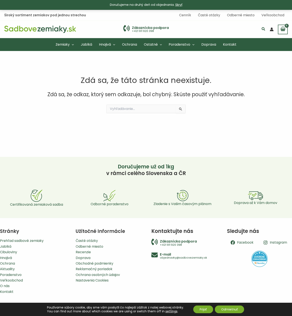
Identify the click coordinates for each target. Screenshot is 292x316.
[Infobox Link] (146, 29)
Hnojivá (6, 257)
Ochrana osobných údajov (98, 274)
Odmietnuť (229, 309)
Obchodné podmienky (94, 263)
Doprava (83, 257)
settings (171, 311)
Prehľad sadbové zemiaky (22, 240)
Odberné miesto (89, 246)
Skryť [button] (178, 5)
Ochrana (7, 263)
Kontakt (6, 291)
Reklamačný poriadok (94, 269)
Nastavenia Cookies (92, 280)
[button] (263, 29)
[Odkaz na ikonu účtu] (272, 29)
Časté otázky (87, 240)
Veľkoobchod (11, 280)
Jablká (5, 246)
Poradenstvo (11, 274)
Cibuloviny (8, 252)
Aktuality (7, 269)
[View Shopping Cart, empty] (283, 29)
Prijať (203, 309)
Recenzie (83, 252)
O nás (5, 285)
